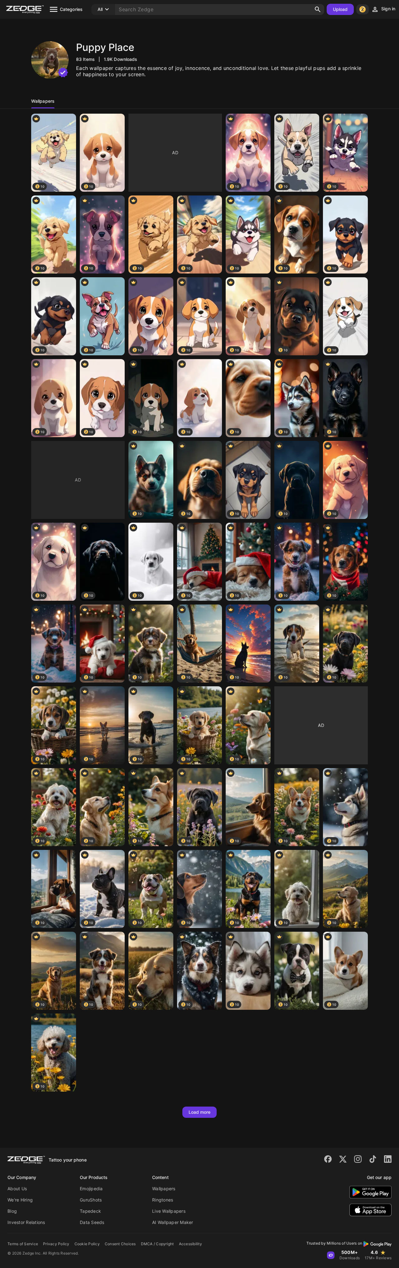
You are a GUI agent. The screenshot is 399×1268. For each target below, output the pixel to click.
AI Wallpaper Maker (172, 1222)
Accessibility (190, 1243)
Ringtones (162, 1199)
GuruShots (91, 1199)
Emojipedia (91, 1188)
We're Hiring (20, 1199)
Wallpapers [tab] (43, 101)
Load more (200, 1112)
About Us (17, 1188)
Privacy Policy (56, 1243)
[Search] (317, 9)
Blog (12, 1211)
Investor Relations (26, 1222)
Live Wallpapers (168, 1211)
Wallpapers (163, 1188)
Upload (340, 9)
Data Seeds (92, 1222)
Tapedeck (90, 1211)
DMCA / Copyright (157, 1243)
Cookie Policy (87, 1243)
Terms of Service (22, 1243)
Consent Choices (120, 1243)
